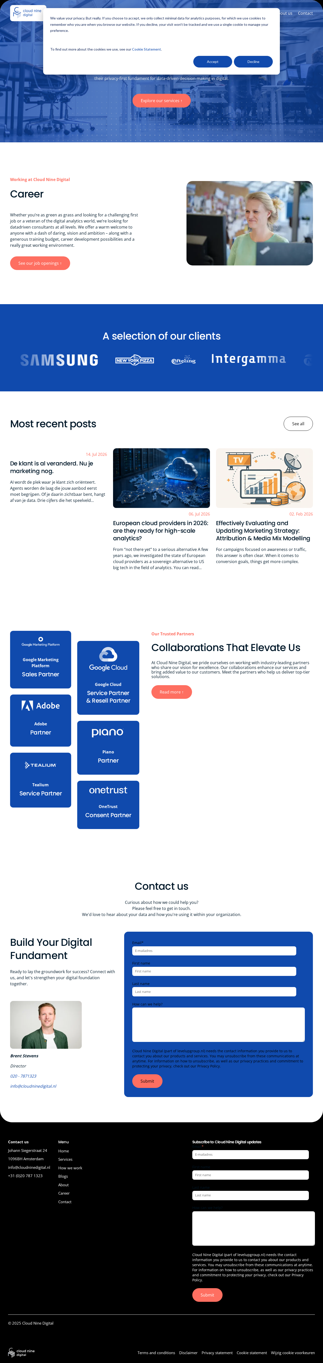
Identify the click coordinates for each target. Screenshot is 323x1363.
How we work (70, 1167)
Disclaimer (188, 1352)
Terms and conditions (156, 1352)
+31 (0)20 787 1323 (25, 1175)
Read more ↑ (172, 692)
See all (298, 424)
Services (65, 1159)
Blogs (63, 1176)
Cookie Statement (146, 49)
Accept (213, 61)
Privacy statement (217, 1352)
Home (63, 1150)
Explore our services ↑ (161, 100)
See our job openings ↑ (40, 263)
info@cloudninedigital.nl (33, 1086)
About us (283, 13)
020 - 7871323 (23, 1076)
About (63, 1184)
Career (64, 1193)
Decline (253, 61)
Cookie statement (252, 1352)
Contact (305, 13)
